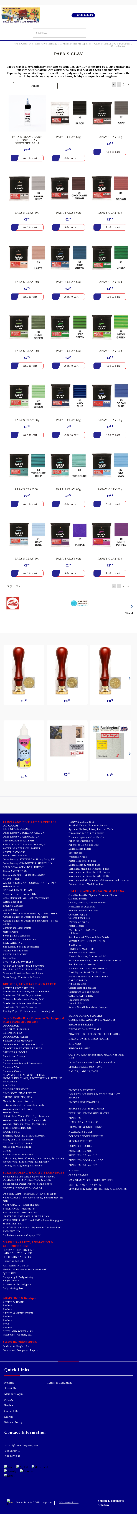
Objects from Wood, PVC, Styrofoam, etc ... (28, 1116)
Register (9, 1405)
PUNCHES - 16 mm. (80, 1151)
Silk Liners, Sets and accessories (21, 946)
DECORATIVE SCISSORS (83, 1122)
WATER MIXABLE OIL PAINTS (21, 848)
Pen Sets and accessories (82, 964)
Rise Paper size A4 (13, 1033)
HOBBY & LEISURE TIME (18, 1250)
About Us (10, 1388)
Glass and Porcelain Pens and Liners (23, 973)
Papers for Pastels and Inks (83, 844)
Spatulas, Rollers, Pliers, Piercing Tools (90, 829)
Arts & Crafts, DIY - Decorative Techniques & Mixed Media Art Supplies (34, 1020)
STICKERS (74, 1043)
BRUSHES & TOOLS (15, 1052)
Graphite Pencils (77, 898)
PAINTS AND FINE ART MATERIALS (30, 822)
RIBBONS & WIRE (79, 1048)
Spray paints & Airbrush (16, 935)
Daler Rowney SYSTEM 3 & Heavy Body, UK (29, 859)
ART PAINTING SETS (16, 1265)
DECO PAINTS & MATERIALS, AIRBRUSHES (30, 913)
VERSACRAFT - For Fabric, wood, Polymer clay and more (33, 1199)
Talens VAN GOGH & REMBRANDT (24, 875)
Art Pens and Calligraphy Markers (87, 968)
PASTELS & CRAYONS (82, 930)
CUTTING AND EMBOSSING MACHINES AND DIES (96, 1056)
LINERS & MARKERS (81, 949)
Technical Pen (76, 1003)
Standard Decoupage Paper (18, 1040)
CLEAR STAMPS (78, 1175)
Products (7, 1305)
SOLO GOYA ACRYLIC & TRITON (23, 867)
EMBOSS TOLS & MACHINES (86, 1108)
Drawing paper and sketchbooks (86, 837)
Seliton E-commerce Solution (111, 1503)
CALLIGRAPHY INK (80, 996)
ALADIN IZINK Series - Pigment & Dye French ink (32, 1227)
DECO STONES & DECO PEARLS (88, 1039)
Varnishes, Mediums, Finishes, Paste (88, 868)
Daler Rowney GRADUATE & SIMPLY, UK (27, 863)
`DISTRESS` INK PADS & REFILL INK (26, 1216)
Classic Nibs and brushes (82, 987)
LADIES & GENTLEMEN (18, 1313)
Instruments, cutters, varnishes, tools (23, 1105)
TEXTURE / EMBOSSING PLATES (88, 1113)
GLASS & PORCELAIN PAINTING (23, 966)
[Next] (131, 606)
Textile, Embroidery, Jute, (17, 1128)
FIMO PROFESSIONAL (16, 1089)
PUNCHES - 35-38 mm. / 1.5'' (85, 1160)
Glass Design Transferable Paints (21, 977)
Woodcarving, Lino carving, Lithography (26, 1161)
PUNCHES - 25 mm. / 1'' (82, 1155)
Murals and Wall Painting (17, 1146)
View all (129, 613)
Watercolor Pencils (78, 922)
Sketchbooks (75, 852)
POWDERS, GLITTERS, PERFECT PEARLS (94, 1034)
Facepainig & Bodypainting (18, 1277)
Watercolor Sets (11, 886)
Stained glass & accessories (18, 1154)
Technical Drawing (79, 1000)
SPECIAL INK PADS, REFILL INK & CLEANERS (97, 1189)
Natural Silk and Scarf (15, 950)
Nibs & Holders (77, 984)
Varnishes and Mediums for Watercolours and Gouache (98, 880)
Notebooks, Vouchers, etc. (17, 1334)
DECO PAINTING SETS (17, 1257)
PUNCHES (74, 1118)
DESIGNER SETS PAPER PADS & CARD (27, 1180)
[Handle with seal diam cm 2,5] (24, 670)
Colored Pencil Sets (79, 918)
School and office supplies (20, 1341)
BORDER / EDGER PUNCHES (86, 1136)
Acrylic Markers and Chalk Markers (88, 976)
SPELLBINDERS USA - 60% (85, 1067)
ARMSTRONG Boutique (19, 1298)
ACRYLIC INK (11, 879)
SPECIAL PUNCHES (80, 1141)
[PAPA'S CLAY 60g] (68, 113)
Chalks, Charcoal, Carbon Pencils (87, 902)
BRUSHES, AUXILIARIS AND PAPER (29, 984)
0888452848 (13, 1456)
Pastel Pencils (76, 926)
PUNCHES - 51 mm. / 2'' (82, 1165)
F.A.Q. (8, 1399)
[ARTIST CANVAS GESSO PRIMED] (67, 741)
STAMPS (73, 1170)
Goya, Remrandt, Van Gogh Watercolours (26, 898)
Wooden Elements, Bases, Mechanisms (24, 1124)
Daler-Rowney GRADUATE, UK (21, 836)
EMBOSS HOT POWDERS (83, 1102)
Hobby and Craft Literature (18, 1139)
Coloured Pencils (77, 914)
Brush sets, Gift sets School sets (21, 1007)
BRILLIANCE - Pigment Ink (19, 1208)
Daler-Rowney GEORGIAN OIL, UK (23, 832)
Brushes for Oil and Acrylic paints (22, 995)
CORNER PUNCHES (80, 1146)
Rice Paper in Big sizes (16, 1029)
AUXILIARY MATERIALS (18, 962)
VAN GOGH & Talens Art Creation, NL (25, 844)
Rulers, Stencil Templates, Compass (88, 1007)
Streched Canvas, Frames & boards (87, 825)
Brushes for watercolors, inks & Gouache (26, 991)
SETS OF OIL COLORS (16, 829)
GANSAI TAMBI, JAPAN (17, 890)
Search (8, 1416)
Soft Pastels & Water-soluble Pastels (88, 937)
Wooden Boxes (11, 1112)
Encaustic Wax (11, 1067)
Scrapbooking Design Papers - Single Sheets (27, 1183)
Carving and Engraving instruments (22, 1165)
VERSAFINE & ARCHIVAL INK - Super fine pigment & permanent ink (33, 1222)
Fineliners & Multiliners (82, 952)
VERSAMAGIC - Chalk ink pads (21, 1204)
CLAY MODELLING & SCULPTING (24, 1075)
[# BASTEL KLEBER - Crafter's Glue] (24, 746)
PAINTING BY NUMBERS (18, 1253)
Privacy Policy (13, 1422)
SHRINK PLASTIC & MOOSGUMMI (24, 1135)
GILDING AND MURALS (17, 1143)
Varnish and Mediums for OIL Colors (89, 872)
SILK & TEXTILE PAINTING (20, 939)
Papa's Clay (9, 1085)
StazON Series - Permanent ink (20, 1212)
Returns (9, 1382)
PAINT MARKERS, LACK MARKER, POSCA (94, 960)
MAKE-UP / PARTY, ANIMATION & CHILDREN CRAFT (28, 1244)
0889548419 (85, 15)
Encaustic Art (10, 1060)
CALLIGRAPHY (77, 980)
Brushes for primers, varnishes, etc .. (23, 1003)
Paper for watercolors (80, 840)
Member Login (13, 1393)
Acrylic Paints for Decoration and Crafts (25, 916)
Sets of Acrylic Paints (15, 855)
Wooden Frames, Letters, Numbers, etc (24, 1120)
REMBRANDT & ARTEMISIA (20, 840)
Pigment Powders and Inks (83, 910)
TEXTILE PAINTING (15, 954)
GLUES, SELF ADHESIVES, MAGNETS (92, 1020)
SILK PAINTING (12, 942)
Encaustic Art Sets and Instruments (22, 1063)
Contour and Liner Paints (17, 928)
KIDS (6, 1324)
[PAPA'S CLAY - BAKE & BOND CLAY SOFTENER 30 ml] (27, 113)
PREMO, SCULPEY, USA (17, 1097)
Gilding (7, 1150)
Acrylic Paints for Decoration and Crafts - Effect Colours (30, 922)
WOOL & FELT (12, 1131)
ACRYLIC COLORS (14, 852)
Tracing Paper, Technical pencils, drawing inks (29, 1011)
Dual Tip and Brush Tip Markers (86, 972)
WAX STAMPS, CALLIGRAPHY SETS (90, 1180)
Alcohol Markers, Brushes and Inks (88, 956)
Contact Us (11, 1411)
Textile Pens (10, 958)
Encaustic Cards (12, 1071)
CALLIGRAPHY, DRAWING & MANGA (96, 891)
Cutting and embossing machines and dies (91, 1062)
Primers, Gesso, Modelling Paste (86, 884)
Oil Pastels (74, 933)
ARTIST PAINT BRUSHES (18, 988)
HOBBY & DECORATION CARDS (22, 1188)
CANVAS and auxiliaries (82, 822)
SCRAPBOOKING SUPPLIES (85, 1015)
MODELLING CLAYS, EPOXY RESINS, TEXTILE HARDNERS (32, 1080)
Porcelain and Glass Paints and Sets (22, 969)
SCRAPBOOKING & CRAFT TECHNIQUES (33, 1172)
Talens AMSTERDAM (15, 871)
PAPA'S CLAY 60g (68, 136)
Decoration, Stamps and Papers (20, 1350)
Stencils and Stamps (14, 1056)
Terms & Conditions (59, 1382)
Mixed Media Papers (79, 848)
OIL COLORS (11, 825)
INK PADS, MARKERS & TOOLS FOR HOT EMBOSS (94, 1096)
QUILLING (9, 1273)
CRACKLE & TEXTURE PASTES (22, 1048)
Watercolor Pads (77, 857)
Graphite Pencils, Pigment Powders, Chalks (92, 895)
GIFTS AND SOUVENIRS (18, 1331)
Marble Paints (10, 931)
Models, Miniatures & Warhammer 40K (25, 1269)
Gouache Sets (10, 909)
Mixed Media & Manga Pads (84, 865)
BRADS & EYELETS (80, 1024)
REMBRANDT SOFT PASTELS (86, 941)
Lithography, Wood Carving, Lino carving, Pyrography (34, 1158)
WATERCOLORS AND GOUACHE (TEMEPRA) (30, 883)
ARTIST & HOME (13, 1302)
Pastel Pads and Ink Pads (82, 860)
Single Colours (11, 1280)
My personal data (68, 1502)
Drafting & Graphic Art (16, 1346)
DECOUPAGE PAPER (15, 1036)
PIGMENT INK (12, 1231)
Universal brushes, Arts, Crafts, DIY (23, 999)
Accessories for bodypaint (17, 1284)
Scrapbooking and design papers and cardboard (29, 1176)
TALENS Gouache (13, 905)
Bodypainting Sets (13, 1288)
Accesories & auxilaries (81, 906)
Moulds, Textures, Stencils (17, 1101)
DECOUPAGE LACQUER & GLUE (23, 1044)
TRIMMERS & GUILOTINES (85, 1127)
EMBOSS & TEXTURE (81, 1090)
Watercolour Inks (12, 902)
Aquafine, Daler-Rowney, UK (19, 894)
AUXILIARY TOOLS (80, 1131)
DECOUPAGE (11, 1025)
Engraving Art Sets (13, 1261)
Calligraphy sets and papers (83, 992)
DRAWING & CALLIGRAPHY (86, 833)
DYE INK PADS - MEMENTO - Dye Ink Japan (29, 1193)
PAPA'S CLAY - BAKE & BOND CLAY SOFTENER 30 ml (27, 140)
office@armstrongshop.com (22, 1445)
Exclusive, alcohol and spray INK (21, 1235)
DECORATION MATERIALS (85, 1029)
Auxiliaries (74, 945)
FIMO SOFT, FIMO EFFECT (19, 1093)
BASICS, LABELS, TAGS (83, 1071)
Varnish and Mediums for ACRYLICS (89, 876)
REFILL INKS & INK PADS (84, 1185)
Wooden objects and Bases (17, 1109)
